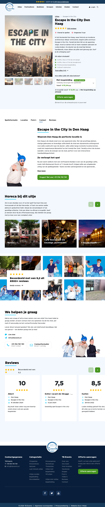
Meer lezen (41, 171)
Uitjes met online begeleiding (52, 481)
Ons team (65, 464)
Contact (75, 7)
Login (93, 7)
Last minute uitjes (36, 469)
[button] (97, 204)
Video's (64, 476)
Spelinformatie (11, 120)
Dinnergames (50, 461)
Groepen (50, 7)
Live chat (11, 334)
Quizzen (32, 466)
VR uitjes (49, 474)
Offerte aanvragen (65, 97)
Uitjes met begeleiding (50, 470)
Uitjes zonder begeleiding (34, 475)
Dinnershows (34, 464)
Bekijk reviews (15, 285)
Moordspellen (34, 479)
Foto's (33, 120)
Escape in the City (17, 400)
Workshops (50, 464)
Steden (67, 7)
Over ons (65, 461)
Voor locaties (67, 466)
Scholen (59, 7)
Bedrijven (40, 7)
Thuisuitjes (50, 466)
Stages (64, 471)
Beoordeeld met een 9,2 (26, 371)
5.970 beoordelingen (61, 2)
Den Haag (14, 397)
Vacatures (65, 469)
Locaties (24, 120)
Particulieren (29, 7)
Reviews (52, 120)
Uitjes (20, 7)
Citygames (33, 461)
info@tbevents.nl (14, 338)
